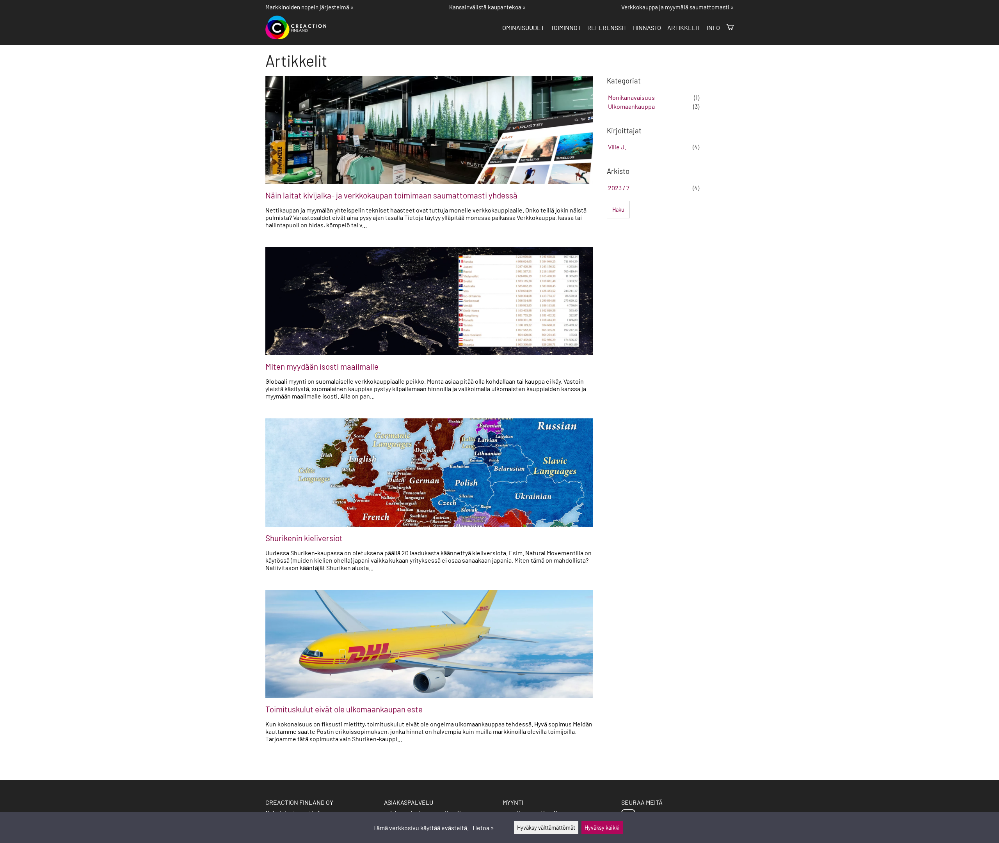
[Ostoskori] (730, 27)
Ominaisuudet (523, 27)
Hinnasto (647, 27)
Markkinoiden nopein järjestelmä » (309, 7)
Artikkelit (683, 27)
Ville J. (617, 147)
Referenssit (607, 27)
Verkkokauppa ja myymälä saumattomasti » (677, 7)
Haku (618, 209)
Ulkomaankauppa (631, 106)
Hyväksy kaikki (602, 827)
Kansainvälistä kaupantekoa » (487, 7)
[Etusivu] (298, 36)
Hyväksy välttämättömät (546, 827)
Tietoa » (483, 827)
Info (713, 27)
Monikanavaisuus (631, 97)
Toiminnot (566, 27)
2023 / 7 (618, 187)
